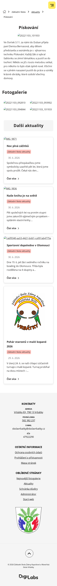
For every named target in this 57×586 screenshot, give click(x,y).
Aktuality (35, 12)
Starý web (28, 499)
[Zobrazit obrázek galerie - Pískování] (15, 103)
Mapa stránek (28, 463)
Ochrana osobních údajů (28, 452)
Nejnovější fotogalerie (28, 478)
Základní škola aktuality (18, 151)
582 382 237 (28, 420)
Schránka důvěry (28, 488)
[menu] (52, 5)
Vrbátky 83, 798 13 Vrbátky (28, 412)
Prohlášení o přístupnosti (28, 457)
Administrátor (28, 494)
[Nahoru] (28, 553)
